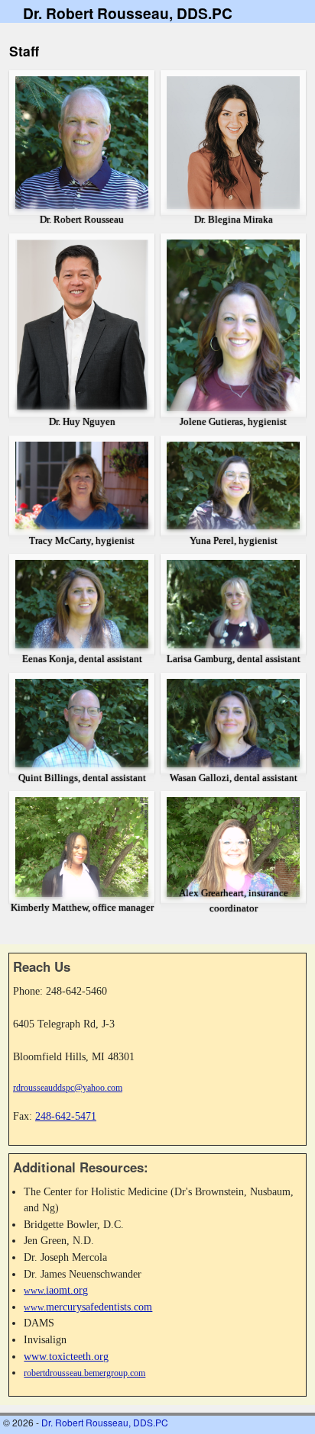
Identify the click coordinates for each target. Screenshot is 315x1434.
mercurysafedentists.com (88, 1307)
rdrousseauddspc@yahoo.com (67, 1087)
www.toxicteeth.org (66, 1356)
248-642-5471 (65, 1116)
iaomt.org (56, 1290)
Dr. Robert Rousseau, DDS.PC (127, 13)
